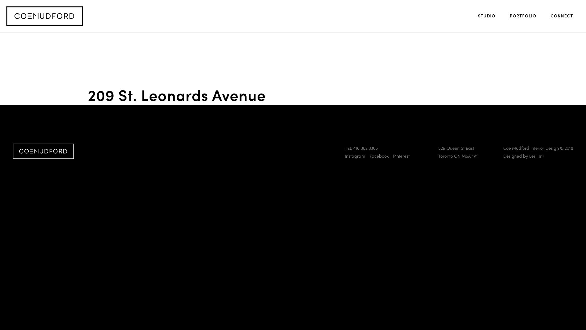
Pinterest (401, 156)
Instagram (355, 156)
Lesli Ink (536, 156)
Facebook (379, 156)
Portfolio (523, 16)
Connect (562, 16)
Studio (486, 16)
